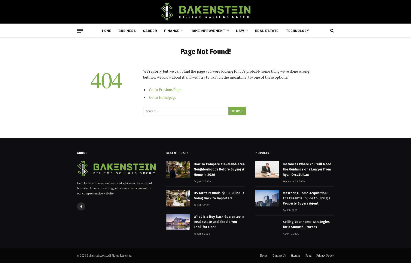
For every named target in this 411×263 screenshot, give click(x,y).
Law (240, 30)
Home (107, 30)
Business (127, 30)
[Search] (331, 31)
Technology (297, 30)
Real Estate (267, 30)
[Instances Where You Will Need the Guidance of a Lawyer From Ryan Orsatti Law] (267, 169)
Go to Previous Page (165, 89)
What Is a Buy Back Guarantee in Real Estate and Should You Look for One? (219, 221)
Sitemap (296, 255)
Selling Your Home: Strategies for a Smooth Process (306, 224)
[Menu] (80, 31)
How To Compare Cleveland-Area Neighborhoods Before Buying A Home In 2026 (219, 169)
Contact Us (279, 255)
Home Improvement (208, 30)
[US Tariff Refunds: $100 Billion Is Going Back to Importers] (178, 198)
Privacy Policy (325, 255)
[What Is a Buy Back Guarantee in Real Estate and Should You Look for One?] (178, 222)
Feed (308, 255)
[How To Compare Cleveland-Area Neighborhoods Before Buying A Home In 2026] (178, 169)
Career (150, 30)
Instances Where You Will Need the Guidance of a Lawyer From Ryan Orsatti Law (307, 169)
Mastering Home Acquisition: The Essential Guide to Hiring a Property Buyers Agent (307, 198)
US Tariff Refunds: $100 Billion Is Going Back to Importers (219, 195)
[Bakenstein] (205, 11)
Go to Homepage (163, 97)
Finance (171, 30)
